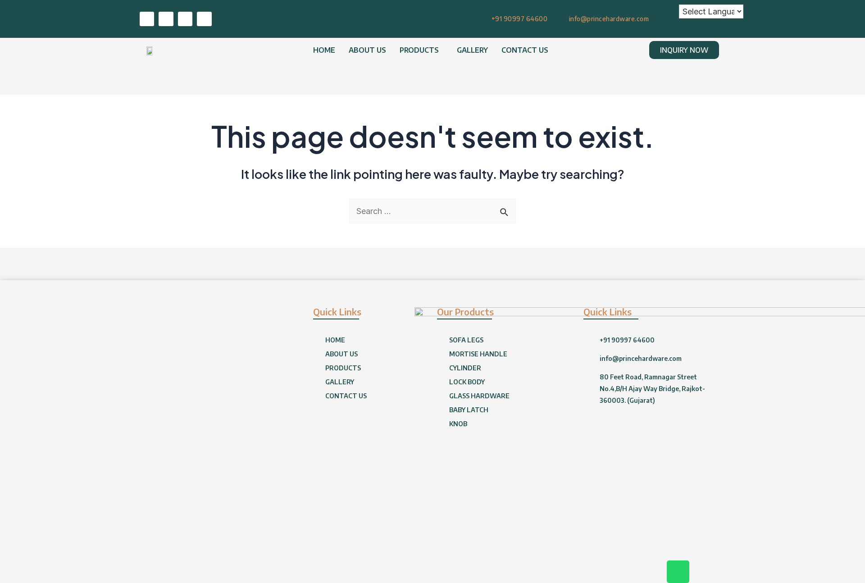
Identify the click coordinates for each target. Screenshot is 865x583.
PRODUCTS (419, 50)
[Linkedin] (185, 19)
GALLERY (472, 50)
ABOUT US (367, 50)
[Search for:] (432, 211)
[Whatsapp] (147, 19)
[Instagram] (204, 19)
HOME (324, 50)
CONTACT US (524, 50)
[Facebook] (166, 19)
